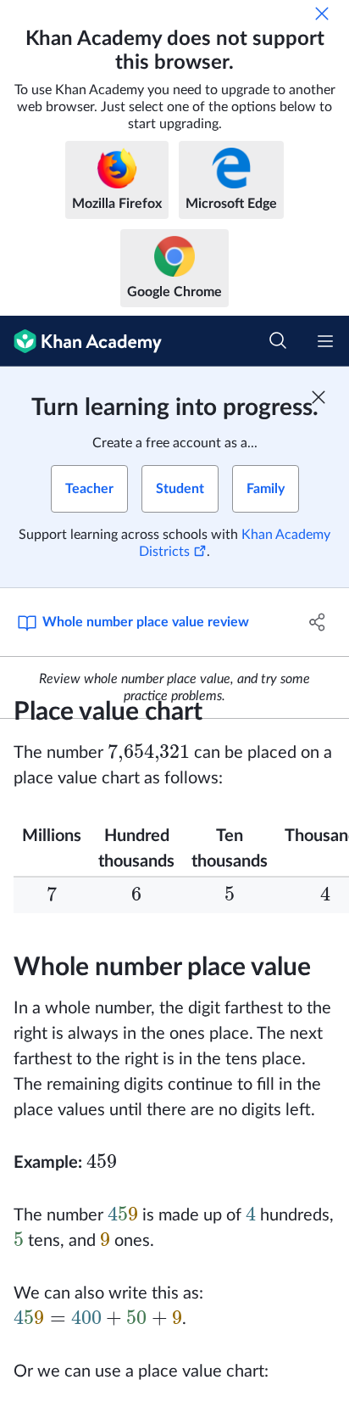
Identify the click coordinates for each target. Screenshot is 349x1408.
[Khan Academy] (81, 341)
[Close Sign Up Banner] (318, 397)
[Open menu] (325, 341)
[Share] (317, 622)
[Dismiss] (321, 13)
